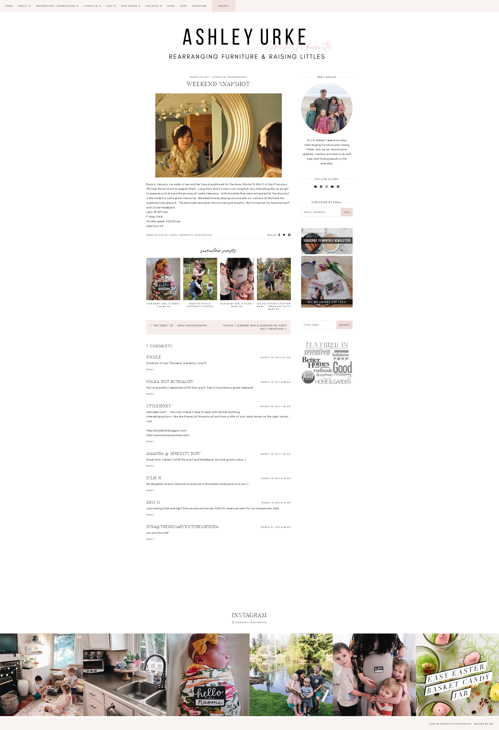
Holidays (152, 5)
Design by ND (483, 723)
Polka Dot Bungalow (170, 382)
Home (9, 5)
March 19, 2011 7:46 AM (276, 454)
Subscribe (199, 5)
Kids (109, 5)
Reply (150, 369)
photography (237, 77)
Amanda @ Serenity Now (173, 454)
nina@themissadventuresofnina (182, 527)
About (22, 5)
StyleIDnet (158, 406)
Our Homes (129, 5)
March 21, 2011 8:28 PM (276, 527)
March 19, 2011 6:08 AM (276, 382)
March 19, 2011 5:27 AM (276, 357)
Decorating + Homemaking (55, 5)
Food (171, 5)
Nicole (153, 357)
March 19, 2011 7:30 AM (276, 406)
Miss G (153, 503)
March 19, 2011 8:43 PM (276, 502)
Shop (183, 5)
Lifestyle (91, 5)
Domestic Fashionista (251, 622)
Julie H (153, 478)
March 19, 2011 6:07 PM (276, 478)
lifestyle (219, 77)
